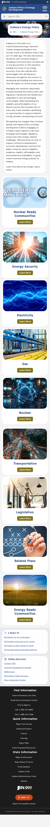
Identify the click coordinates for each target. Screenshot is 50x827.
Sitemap (24, 738)
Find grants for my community (17, 637)
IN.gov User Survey (24, 724)
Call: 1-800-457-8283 (24, 710)
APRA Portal (9, 672)
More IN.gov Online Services (16, 676)
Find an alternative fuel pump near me (20, 650)
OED (14, 32)
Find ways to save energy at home (19, 645)
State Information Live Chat (24, 695)
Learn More (25, 222)
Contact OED (10, 663)
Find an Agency (24, 705)
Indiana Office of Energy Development (22, 9)
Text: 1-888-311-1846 (24, 714)
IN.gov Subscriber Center (15, 680)
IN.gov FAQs (24, 743)
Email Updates (24, 767)
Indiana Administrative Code (24, 776)
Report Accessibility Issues (24, 803)
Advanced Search (24, 729)
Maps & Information (24, 757)
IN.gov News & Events (24, 762)
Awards (24, 781)
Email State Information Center (24, 700)
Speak (23, 797)
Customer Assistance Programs (17, 667)
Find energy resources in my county (19, 641)
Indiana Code (24, 771)
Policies (24, 733)
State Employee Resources (24, 748)
